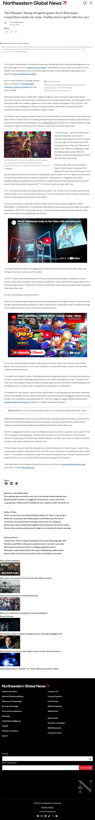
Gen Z (70, 395)
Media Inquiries (55, 706)
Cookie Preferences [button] (47, 811)
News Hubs (53, 718)
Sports (5, 736)
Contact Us (53, 691)
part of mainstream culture (24, 74)
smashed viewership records (16, 402)
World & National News (13, 696)
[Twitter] (15, 31)
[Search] (90, 758)
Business (6, 716)
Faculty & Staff (55, 733)
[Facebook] (6, 31)
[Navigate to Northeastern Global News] (47, 686)
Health (5, 726)
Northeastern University (51, 803)
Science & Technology (12, 701)
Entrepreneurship (10, 706)
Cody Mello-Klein (17, 22)
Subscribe (84, 768)
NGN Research (54, 728)
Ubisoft (9, 168)
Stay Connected (9, 762)
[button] (85, 3)
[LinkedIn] (11, 31)
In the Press (53, 701)
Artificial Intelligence (11, 721)
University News (9, 691)
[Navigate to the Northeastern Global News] (36, 3)
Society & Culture (10, 731)
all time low (48, 122)
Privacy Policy (47, 807)
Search (5, 753)
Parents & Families (56, 723)
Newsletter (53, 711)
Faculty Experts (55, 696)
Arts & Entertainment (12, 711)
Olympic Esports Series (36, 67)
